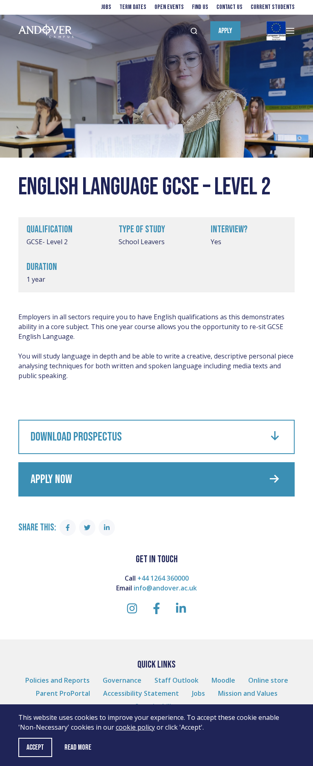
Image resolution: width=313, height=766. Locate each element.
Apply (225, 31)
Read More (77, 747)
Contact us (229, 7)
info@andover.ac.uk (165, 587)
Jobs (106, 7)
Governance (122, 680)
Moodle (223, 680)
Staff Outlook (176, 680)
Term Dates (132, 7)
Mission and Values (248, 693)
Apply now (51, 479)
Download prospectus (76, 437)
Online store (268, 680)
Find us (200, 7)
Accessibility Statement (141, 693)
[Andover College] (45, 31)
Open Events (169, 7)
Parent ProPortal (63, 693)
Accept (35, 747)
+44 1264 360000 (163, 578)
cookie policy (135, 727)
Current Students (273, 7)
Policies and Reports (57, 680)
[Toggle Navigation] (290, 31)
